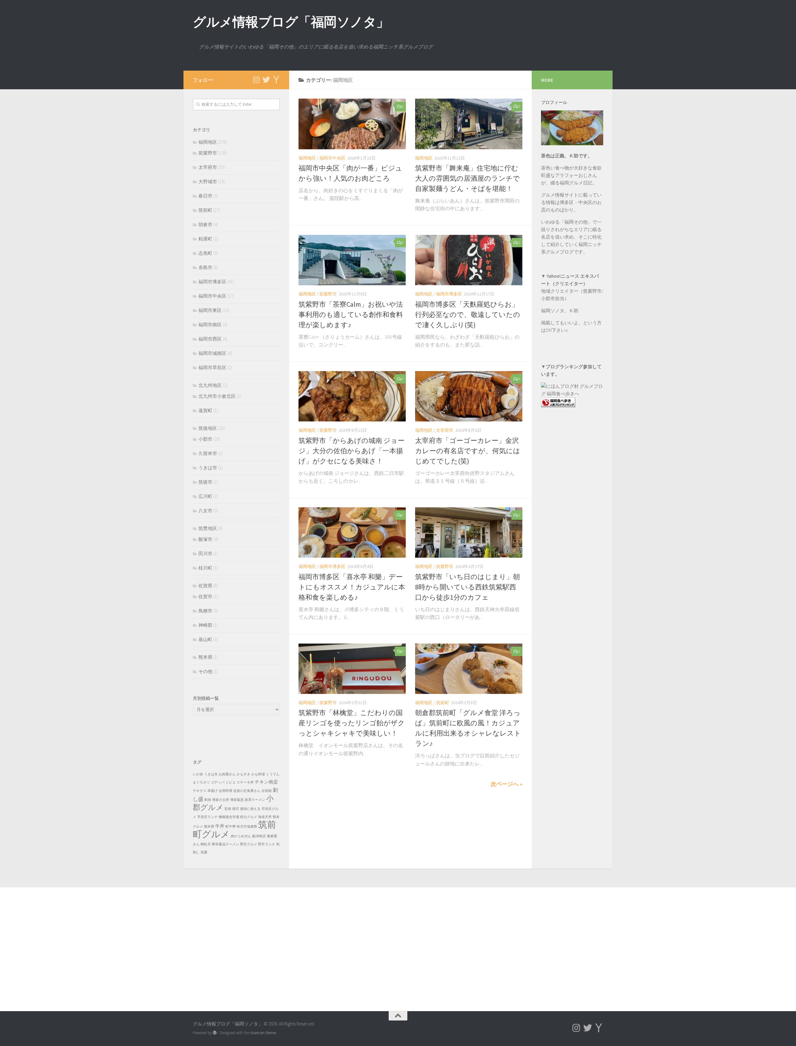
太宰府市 (444, 430)
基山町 (205, 639)
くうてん (273, 774)
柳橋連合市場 (229, 817)
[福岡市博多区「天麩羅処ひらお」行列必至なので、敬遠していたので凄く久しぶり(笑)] (468, 260)
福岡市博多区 (449, 294)
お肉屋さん (227, 774)
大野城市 (207, 181)
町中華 (230, 827)
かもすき (243, 774)
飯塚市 (205, 539)
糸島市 (205, 267)
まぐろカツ (201, 782)
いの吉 (198, 774)
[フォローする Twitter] (266, 79)
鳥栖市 (205, 611)
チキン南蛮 (266, 782)
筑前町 (442, 702)
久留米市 (207, 453)
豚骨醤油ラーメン (225, 844)
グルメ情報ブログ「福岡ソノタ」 (291, 22)
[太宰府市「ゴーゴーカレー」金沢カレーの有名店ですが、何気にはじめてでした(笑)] (468, 396)
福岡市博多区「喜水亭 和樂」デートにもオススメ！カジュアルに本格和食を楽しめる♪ (351, 587)
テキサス (199, 791)
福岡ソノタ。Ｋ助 (559, 311)
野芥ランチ (266, 844)
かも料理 (258, 774)
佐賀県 (205, 585)
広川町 (205, 496)
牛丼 (219, 826)
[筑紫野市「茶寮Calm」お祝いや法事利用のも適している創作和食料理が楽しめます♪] (352, 260)
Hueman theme (263, 1032)
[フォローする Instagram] (256, 79)
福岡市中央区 (332, 158)
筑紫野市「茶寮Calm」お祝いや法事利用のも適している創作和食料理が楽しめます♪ (350, 314)
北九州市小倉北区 (217, 396)
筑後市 (205, 482)
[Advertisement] (572, 537)
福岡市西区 (210, 339)
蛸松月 (206, 844)
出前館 (266, 791)
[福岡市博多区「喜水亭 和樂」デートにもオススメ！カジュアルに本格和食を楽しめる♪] (352, 532)
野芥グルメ (248, 844)
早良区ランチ (207, 817)
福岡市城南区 (212, 353)
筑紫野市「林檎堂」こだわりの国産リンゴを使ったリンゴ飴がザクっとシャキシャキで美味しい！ (351, 722)
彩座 (227, 809)
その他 (205, 671)
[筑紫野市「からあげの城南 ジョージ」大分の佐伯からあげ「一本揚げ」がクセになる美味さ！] (352, 396)
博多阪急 (237, 800)
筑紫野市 (328, 294)
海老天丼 (265, 817)
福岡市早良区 (212, 367)
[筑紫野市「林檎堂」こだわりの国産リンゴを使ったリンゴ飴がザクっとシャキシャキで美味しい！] (352, 669)
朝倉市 (205, 224)
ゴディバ (217, 782)
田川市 (205, 553)
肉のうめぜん (241, 836)
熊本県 (205, 657)
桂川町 (205, 568)
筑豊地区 (207, 528)
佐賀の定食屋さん (247, 791)
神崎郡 (205, 625)
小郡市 (205, 439)
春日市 (205, 196)
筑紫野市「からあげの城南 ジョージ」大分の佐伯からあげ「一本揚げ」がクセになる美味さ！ (351, 450)
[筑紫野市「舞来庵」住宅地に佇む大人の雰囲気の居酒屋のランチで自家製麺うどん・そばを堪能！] (468, 124)
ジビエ (230, 782)
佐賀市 (205, 596)
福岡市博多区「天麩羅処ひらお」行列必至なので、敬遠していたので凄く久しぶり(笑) (467, 314)
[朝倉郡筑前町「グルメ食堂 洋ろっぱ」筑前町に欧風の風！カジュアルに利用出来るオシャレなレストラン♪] (468, 669)
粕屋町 (205, 239)
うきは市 (207, 468)
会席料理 (225, 791)
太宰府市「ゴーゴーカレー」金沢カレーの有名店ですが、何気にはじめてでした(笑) (467, 450)
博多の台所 (220, 800)
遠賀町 (205, 410)
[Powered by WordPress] (215, 1033)
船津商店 (259, 836)
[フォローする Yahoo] (276, 79)
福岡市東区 (210, 310)
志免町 (205, 253)
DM (549, 330)
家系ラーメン (255, 800)
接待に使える (250, 809)
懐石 (235, 809)
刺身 (207, 800)
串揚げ (212, 791)
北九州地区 (210, 385)
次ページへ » (506, 784)
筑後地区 (207, 428)
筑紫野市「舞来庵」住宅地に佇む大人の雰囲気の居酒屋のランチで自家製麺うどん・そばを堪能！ (467, 178)
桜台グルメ (248, 817)
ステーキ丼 (245, 782)
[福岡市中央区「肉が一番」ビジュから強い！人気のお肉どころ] (352, 124)
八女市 (205, 511)
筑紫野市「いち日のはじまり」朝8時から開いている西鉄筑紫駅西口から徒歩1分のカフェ (467, 587)
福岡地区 (307, 158)
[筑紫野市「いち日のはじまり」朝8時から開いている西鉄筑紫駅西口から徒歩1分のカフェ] (468, 532)
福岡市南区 (210, 325)
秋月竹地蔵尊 (247, 827)
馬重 (204, 852)
